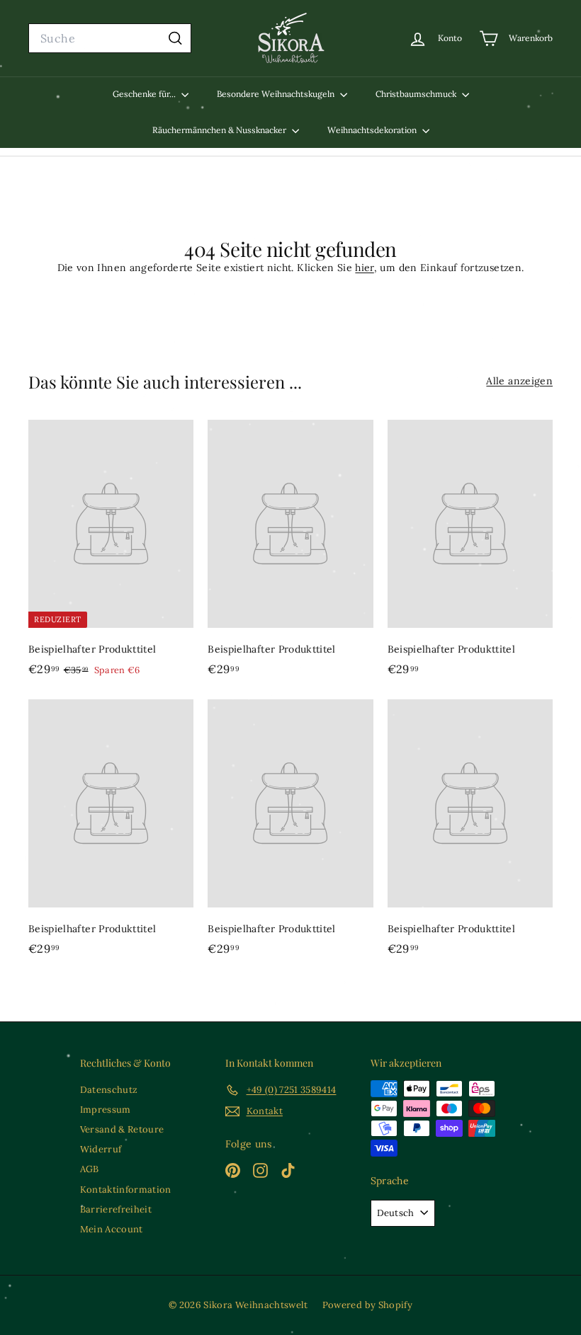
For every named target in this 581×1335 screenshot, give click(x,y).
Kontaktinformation (125, 1190)
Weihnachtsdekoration (373, 130)
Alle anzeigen (519, 380)
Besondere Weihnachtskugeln (277, 93)
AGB (89, 1169)
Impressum (105, 1110)
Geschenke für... (145, 93)
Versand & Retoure (122, 1129)
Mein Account (111, 1229)
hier (364, 267)
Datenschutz (109, 1090)
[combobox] (109, 38)
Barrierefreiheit (116, 1209)
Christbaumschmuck (417, 93)
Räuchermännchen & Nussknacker (220, 130)
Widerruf (101, 1149)
